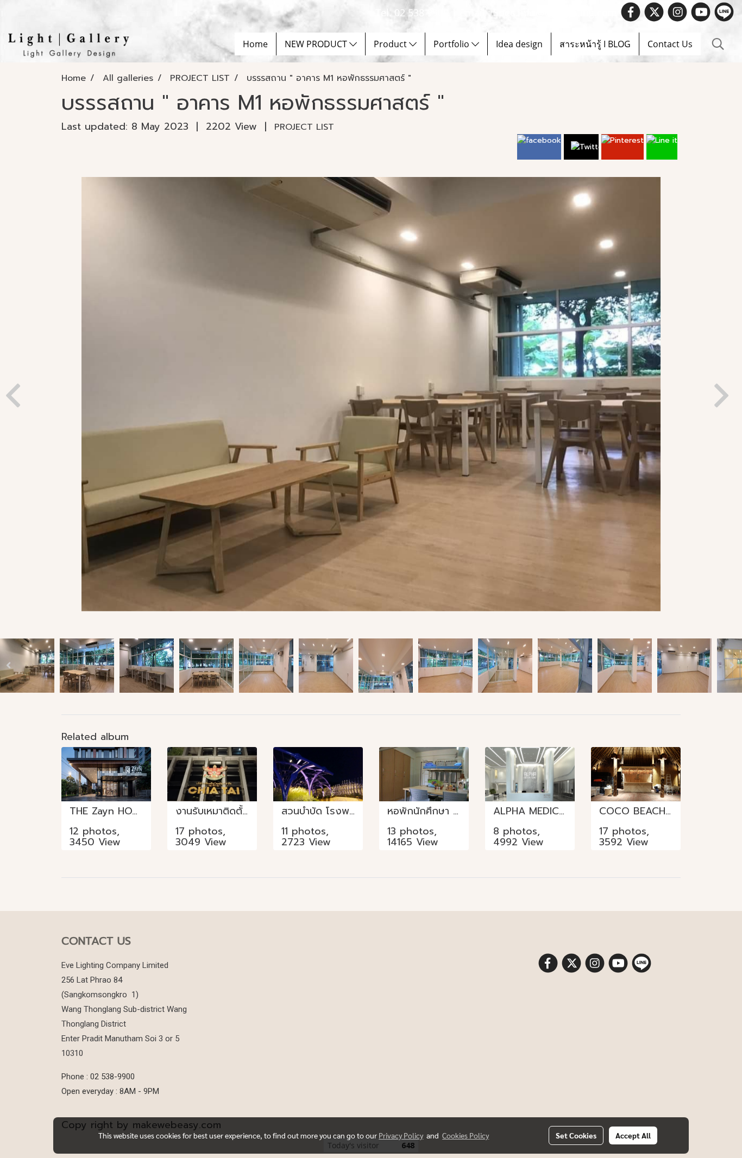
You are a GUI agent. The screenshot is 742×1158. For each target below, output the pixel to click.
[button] (718, 44)
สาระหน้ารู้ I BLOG (595, 44)
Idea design (519, 44)
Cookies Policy (465, 1135)
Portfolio (452, 44)
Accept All (633, 1135)
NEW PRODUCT (317, 44)
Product (391, 44)
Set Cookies (576, 1135)
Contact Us (670, 44)
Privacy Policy (401, 1135)
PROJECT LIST (304, 127)
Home (255, 44)
